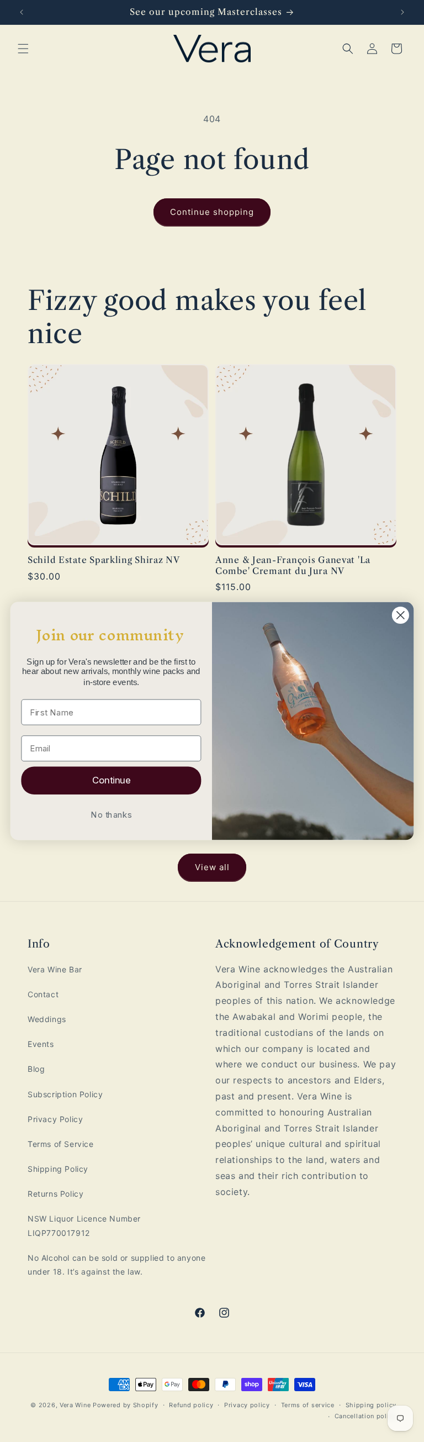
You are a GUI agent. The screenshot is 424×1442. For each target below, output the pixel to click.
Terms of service (308, 1405)
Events (41, 1044)
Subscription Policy (65, 1094)
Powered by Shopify (125, 1405)
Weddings (47, 1019)
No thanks (111, 814)
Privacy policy (247, 1405)
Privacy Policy (55, 1119)
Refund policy (191, 1405)
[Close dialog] (400, 615)
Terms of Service (61, 1144)
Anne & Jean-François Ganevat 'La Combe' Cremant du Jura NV (292, 565)
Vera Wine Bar (55, 969)
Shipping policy (371, 1405)
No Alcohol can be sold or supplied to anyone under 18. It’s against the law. (116, 1264)
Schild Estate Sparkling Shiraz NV (104, 560)
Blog (36, 1068)
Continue (111, 780)
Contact (43, 994)
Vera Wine (75, 1405)
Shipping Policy (58, 1168)
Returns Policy (55, 1193)
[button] (23, 48)
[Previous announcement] (21, 12)
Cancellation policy (365, 1416)
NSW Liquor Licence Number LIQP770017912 (84, 1225)
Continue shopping (212, 212)
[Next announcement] (402, 12)
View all (212, 867)
